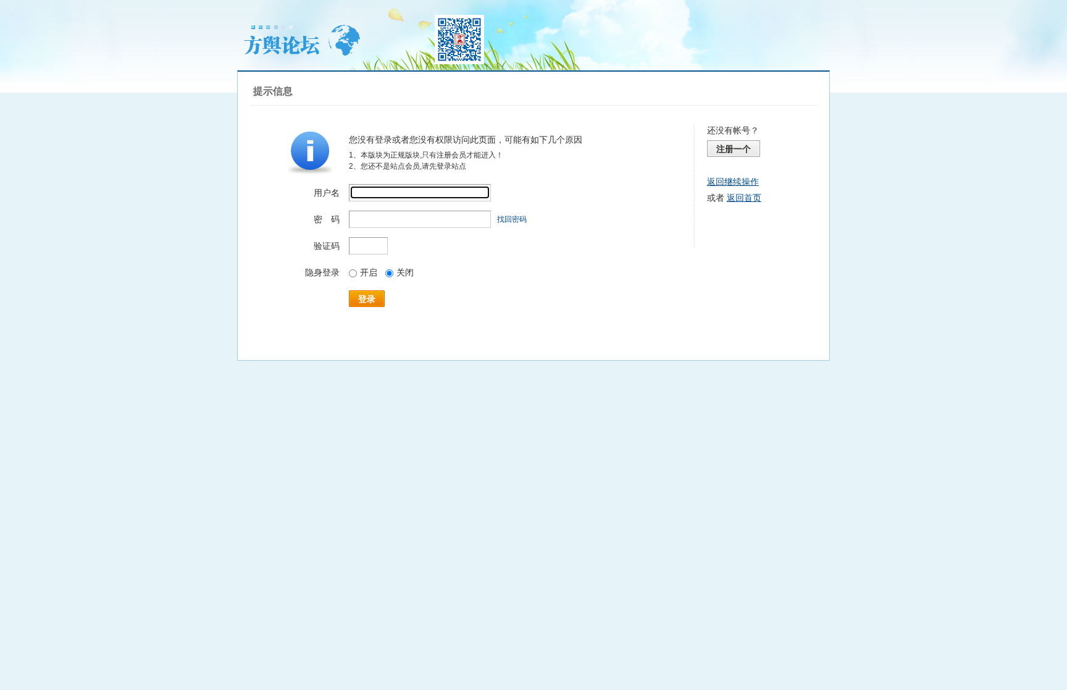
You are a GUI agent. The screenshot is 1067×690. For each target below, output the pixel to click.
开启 (368, 272)
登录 (366, 299)
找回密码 (512, 219)
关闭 (405, 272)
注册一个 (733, 149)
